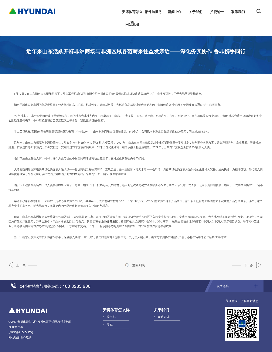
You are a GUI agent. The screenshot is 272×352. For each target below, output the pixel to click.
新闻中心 (174, 11)
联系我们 (238, 11)
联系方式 (164, 317)
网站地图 (132, 24)
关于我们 (196, 11)
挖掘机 (111, 317)
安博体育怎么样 (132, 13)
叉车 (110, 324)
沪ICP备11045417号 (20, 332)
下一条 (249, 265)
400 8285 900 (76, 286)
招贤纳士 (217, 11)
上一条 (20, 265)
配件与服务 (153, 11)
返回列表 (138, 265)
